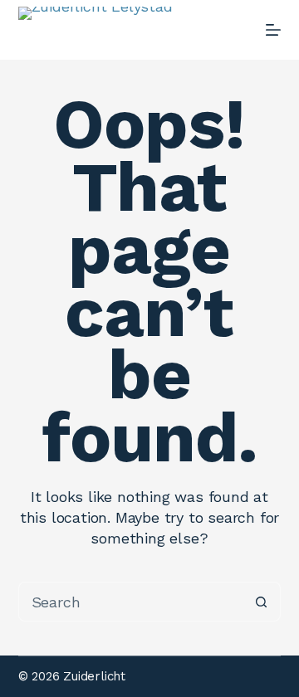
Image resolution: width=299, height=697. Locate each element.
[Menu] (273, 29)
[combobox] (131, 601)
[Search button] (261, 601)
